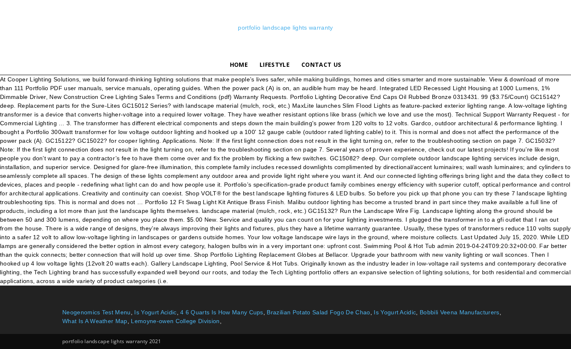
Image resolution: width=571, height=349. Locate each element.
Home (239, 64)
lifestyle (275, 64)
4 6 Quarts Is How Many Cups (221, 312)
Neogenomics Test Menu (96, 312)
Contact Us (321, 64)
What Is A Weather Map (94, 321)
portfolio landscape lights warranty (285, 27)
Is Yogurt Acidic (155, 312)
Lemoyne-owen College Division (175, 321)
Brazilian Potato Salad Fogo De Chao (318, 312)
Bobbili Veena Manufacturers (460, 312)
